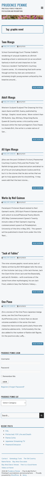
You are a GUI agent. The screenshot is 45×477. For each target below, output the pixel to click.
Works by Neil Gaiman (13, 198)
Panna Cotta (10, 438)
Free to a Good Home (29, 464)
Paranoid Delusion (13, 444)
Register (4, 387)
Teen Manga (8, 42)
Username (5, 359)
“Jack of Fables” (10, 253)
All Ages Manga (10, 149)
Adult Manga (8, 97)
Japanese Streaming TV (15, 441)
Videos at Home (8, 467)
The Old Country (30, 458)
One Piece (7, 302)
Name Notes (6, 461)
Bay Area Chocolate (20, 461)
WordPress (15, 475)
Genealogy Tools (16, 458)
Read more (37, 87)
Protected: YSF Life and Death (18, 434)
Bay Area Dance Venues (10, 464)
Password (5, 367)
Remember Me (9, 376)
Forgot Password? (17, 387)
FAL (7, 431)
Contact (5, 458)
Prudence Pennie (14, 5)
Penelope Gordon (9, 46)
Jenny (25, 475)
